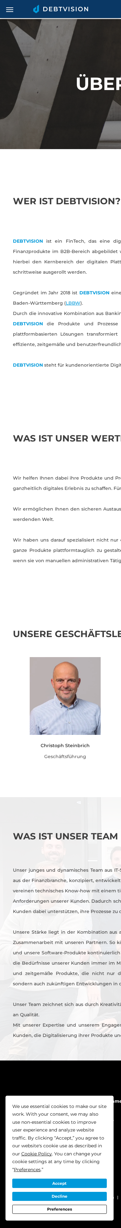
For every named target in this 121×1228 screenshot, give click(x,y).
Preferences (59, 1209)
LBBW (73, 303)
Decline (59, 1196)
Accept (59, 1183)
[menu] (9, 9)
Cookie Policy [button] (36, 1154)
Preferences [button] (27, 1169)
